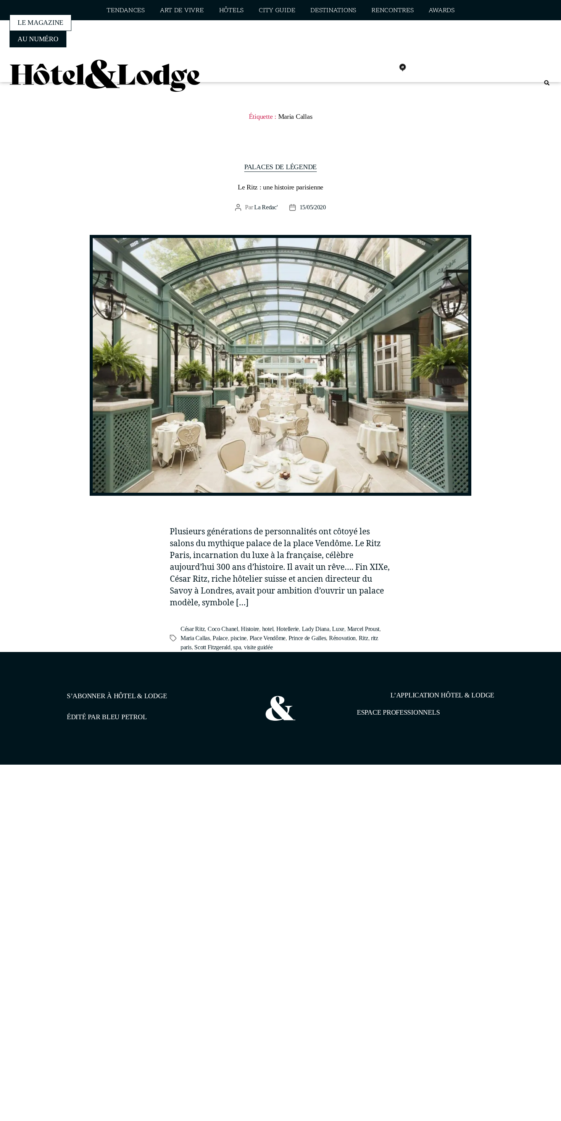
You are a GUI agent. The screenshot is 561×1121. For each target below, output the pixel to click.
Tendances (125, 10)
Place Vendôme (268, 638)
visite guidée (258, 647)
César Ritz (193, 629)
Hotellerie (287, 629)
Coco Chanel (223, 629)
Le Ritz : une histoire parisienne (280, 187)
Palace (220, 638)
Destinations (333, 10)
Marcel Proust (363, 629)
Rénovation (342, 638)
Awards (441, 10)
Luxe (338, 629)
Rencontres (392, 10)
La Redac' (266, 207)
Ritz (363, 638)
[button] (546, 83)
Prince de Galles (307, 638)
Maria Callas (195, 638)
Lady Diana (315, 629)
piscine (239, 638)
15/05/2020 (313, 207)
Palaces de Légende (280, 167)
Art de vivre (182, 10)
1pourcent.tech (115, 804)
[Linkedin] (385, 67)
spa (237, 647)
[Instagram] (369, 67)
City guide (277, 10)
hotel (268, 629)
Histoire (250, 629)
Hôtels (231, 10)
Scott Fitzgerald (212, 647)
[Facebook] (352, 67)
